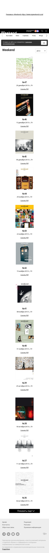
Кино (17, 36)
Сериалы (25, 36)
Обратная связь (8, 527)
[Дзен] (13, 534)
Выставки (9, 36)
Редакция (27, 522)
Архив (4, 522)
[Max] (17, 534)
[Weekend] (9, 32)
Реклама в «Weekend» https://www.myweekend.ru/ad (24, 14)
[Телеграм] (4, 534)
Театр (34, 36)
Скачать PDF (25, 89)
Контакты (6, 525)
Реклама (27, 525)
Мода (41, 36)
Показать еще (24, 510)
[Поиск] (42, 31)
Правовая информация (32, 527)
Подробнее (6, 549)
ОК (44, 43)
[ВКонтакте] (8, 534)
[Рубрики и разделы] (46, 31)
